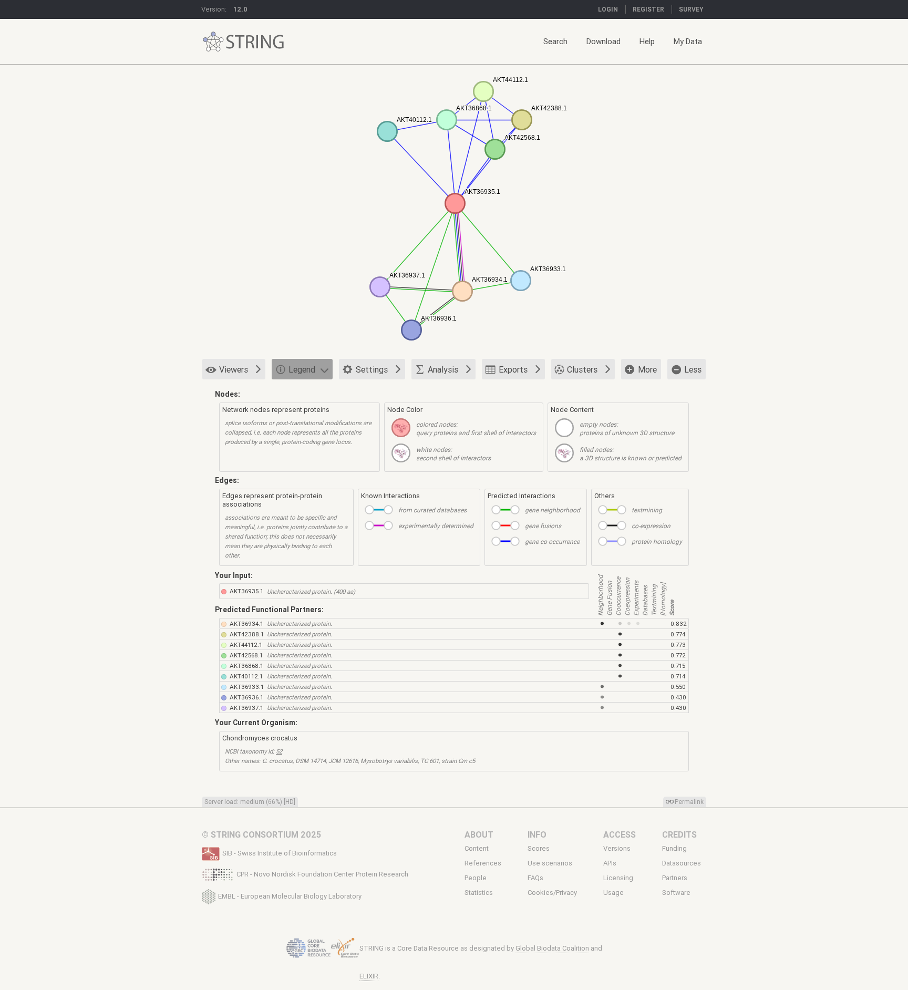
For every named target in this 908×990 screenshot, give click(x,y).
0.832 (678, 623)
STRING (213, 42)
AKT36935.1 (246, 591)
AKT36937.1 (246, 707)
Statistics (479, 893)
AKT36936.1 (246, 697)
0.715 (677, 665)
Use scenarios (550, 863)
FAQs (535, 878)
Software (676, 893)
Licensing (618, 878)
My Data (688, 41)
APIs (609, 863)
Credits (679, 834)
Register (648, 9)
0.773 (678, 644)
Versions (617, 848)
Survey (691, 9)
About (479, 834)
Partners (674, 878)
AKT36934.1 (246, 623)
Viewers (233, 369)
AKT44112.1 (246, 644)
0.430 (678, 697)
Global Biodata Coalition (552, 948)
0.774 (677, 634)
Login (608, 9)
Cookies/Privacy (552, 893)
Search (555, 41)
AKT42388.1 (247, 634)
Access (619, 834)
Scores (539, 848)
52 (279, 751)
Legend (301, 369)
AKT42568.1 (246, 655)
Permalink (689, 802)
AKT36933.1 (247, 686)
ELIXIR (368, 976)
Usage (613, 893)
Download (603, 41)
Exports (513, 369)
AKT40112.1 (246, 676)
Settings (372, 369)
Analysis (443, 369)
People (476, 878)
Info (537, 834)
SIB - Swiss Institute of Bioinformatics (279, 853)
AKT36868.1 (246, 665)
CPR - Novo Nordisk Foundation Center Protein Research (322, 874)
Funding (674, 848)
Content (477, 848)
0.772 (678, 655)
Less (692, 369)
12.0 (240, 9)
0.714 (677, 676)
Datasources (681, 863)
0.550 (678, 686)
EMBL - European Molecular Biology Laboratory (290, 896)
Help (647, 41)
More (647, 369)
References (483, 863)
